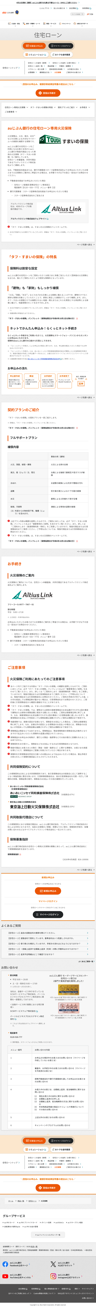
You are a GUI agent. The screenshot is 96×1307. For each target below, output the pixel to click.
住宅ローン (32, 1201)
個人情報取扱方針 (50, 1289)
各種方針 (65, 1289)
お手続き (83, 107)
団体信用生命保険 (55, 69)
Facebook (19, 1264)
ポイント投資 (46, 1222)
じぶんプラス (44, 8)
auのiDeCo (59, 1222)
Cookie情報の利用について (44, 1293)
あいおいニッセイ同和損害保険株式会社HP (44, 359)
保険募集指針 (13, 854)
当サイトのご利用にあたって (19, 1293)
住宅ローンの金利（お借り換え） (65, 63)
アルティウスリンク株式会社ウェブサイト (28, 218)
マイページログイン (62, 45)
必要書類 (31, 72)
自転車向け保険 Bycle (12, 1226)
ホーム (10, 1201)
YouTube (20, 1276)
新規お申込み (50, 890)
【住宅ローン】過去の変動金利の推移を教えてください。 (32, 932)
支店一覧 (34, 1246)
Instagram (69, 1276)
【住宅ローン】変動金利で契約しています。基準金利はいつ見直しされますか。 (41, 938)
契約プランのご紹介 (66, 107)
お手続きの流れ (73, 69)
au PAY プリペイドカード (28, 1222)
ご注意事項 (9, 111)
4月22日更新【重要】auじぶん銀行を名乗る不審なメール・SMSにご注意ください (46, 2)
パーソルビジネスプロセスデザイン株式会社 (27, 1017)
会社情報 (72, 8)
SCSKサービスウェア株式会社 (22, 1011)
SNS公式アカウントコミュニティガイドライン (75, 1293)
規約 (76, 1289)
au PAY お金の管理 (31, 1226)
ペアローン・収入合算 (36, 69)
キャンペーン (66, 23)
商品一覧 (21, 1201)
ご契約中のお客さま (73, 72)
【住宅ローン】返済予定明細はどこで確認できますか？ (31, 954)
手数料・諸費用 (65, 66)
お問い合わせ (87, 1298)
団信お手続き (49, 92)
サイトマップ (87, 1289)
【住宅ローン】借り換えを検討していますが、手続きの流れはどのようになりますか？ (44, 943)
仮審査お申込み (36, 45)
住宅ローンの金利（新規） (38, 63)
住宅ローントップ (10, 67)
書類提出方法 (44, 72)
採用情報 (85, 8)
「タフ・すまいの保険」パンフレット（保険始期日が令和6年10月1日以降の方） (42, 318)
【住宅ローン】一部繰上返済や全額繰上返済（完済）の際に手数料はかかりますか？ (43, 949)
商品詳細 (51, 66)
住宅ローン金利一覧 (35, 66)
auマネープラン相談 (75, 1222)
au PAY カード (9, 1222)
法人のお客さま (59, 8)
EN (91, 14)
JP (88, 14)
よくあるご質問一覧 (85, 961)
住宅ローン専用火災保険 (15, 107)
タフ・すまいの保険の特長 (41, 107)
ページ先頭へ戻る (84, 244)
